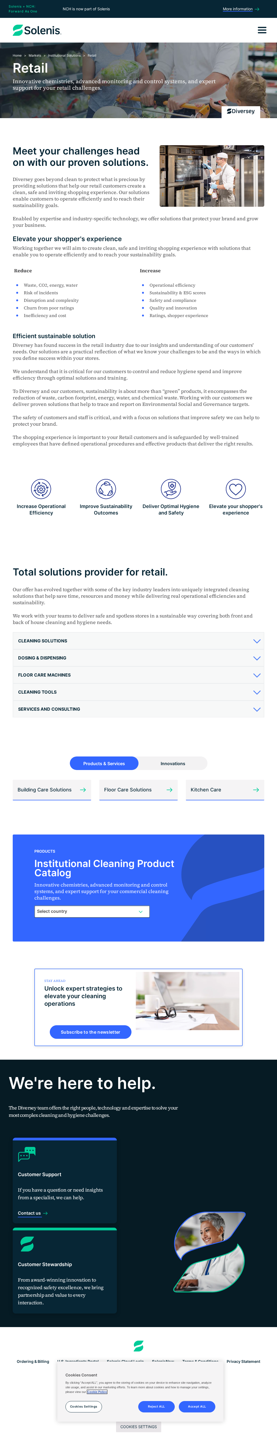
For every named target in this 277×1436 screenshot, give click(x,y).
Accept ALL (197, 1406)
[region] (140, 1391)
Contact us (30, 1213)
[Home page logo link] (139, 1346)
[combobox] (92, 911)
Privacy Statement (243, 1361)
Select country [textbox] (52, 911)
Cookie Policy (97, 1391)
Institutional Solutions (64, 55)
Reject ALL (156, 1406)
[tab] (138, 641)
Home (17, 55)
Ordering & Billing (33, 1361)
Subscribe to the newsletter (90, 1032)
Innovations (173, 763)
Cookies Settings (138, 1426)
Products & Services (104, 763)
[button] (137, 640)
